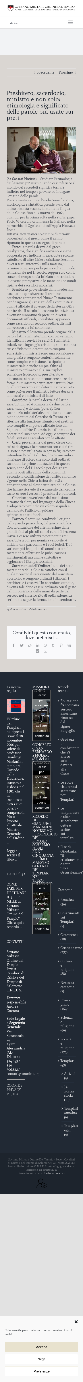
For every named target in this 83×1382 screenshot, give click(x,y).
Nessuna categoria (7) (67, 987)
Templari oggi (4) (68, 1130)
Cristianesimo (37, 609)
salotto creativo (55, 1173)
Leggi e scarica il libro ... (13, 855)
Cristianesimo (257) (67, 950)
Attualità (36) (67, 902)
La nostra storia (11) (68, 1093)
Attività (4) (68, 1076)
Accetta (41, 1347)
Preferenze (42, 1371)
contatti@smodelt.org (23, 1074)
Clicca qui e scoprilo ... (16, 925)
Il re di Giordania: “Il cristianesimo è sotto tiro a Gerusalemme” (67, 859)
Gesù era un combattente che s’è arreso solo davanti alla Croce (67, 756)
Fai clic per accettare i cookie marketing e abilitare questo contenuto (42, 715)
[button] (76, 1322)
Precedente (45, 72)
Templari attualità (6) (68, 1112)
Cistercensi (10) (67, 937)
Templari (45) (67, 1063)
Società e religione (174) (67, 1045)
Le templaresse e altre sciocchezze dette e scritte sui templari (67, 823)
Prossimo (66, 72)
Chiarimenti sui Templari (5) (67, 919)
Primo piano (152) (65, 1004)
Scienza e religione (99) (67, 1023)
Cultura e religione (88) (67, 967)
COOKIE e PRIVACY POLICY (15, 1089)
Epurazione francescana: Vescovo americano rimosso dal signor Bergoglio (67, 716)
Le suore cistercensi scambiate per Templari (67, 791)
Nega (41, 1359)
